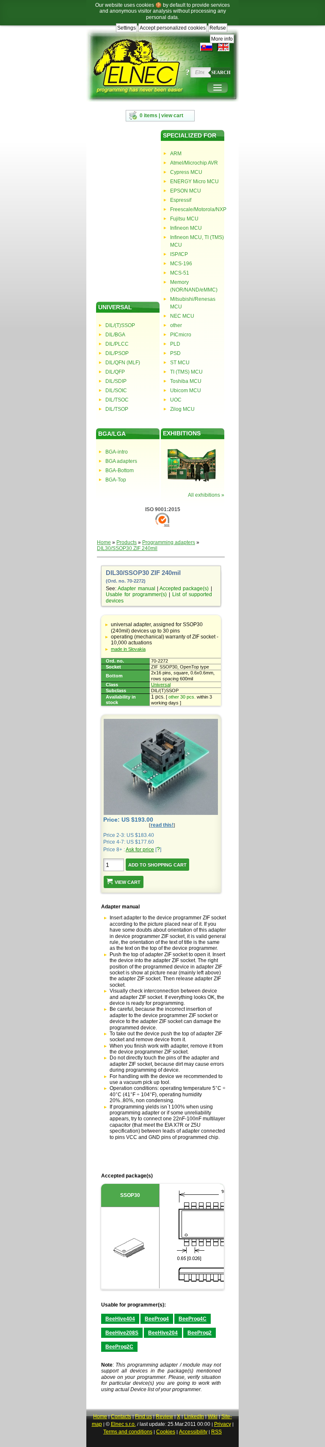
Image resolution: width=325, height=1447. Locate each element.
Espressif (180, 200)
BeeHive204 (163, 1333)
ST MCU (180, 363)
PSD (175, 353)
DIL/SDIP (116, 381)
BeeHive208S (121, 1333)
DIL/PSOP (117, 353)
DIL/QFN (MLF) (122, 363)
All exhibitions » (206, 495)
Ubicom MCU (185, 390)
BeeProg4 (157, 1319)
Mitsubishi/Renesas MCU (192, 303)
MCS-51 (179, 273)
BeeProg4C (193, 1319)
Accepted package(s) (184, 588)
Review (164, 1416)
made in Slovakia (128, 649)
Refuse (217, 27)
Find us (143, 1416)
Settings (126, 27)
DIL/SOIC (116, 390)
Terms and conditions (127, 1432)
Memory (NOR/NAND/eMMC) (194, 286)
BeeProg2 (199, 1333)
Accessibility (193, 1432)
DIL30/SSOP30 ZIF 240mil (127, 548)
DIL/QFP (115, 372)
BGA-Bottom (119, 470)
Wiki (213, 1416)
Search (221, 72)
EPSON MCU (185, 191)
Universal (161, 684)
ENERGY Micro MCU (194, 181)
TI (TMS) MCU (186, 372)
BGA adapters (121, 461)
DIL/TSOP (116, 409)
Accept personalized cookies (173, 27)
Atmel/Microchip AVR (194, 163)
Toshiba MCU (185, 381)
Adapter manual (136, 588)
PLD (175, 344)
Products (126, 542)
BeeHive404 (120, 1319)
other (176, 325)
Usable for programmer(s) (136, 594)
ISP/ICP (179, 254)
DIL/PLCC (117, 344)
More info (222, 38)
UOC (176, 400)
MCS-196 (181, 264)
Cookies (165, 1432)
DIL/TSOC (117, 400)
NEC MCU (182, 316)
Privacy (222, 1424)
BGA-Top (115, 480)
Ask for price (140, 850)
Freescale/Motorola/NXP (197, 209)
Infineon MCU (186, 228)
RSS (216, 1432)
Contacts (121, 1416)
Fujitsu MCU (184, 219)
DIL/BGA (115, 335)
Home (104, 542)
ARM (176, 154)
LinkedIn (194, 1416)
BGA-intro (116, 452)
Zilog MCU (182, 409)
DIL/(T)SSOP (120, 325)
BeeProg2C (119, 1347)
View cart (127, 882)
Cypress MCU (186, 172)
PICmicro (180, 335)
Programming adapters (168, 542)
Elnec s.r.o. (123, 1424)
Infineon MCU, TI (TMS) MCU (197, 241)
